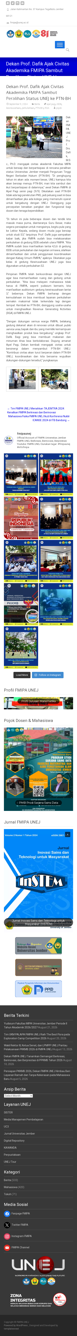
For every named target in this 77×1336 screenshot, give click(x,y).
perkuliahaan (28, 108)
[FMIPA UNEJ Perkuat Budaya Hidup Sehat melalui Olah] (21, 647)
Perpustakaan (12, 1154)
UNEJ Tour (10, 1161)
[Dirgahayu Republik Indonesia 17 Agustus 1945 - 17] (21, 518)
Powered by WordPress (16, 1325)
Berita (37, 104)
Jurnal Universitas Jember (19, 1133)
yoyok (59, 108)
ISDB (59, 104)
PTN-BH (40, 108)
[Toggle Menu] (60, 45)
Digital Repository (14, 1140)
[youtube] (22, 4)
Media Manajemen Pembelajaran (23, 1119)
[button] (67, 702)
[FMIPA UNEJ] (29, 33)
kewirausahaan (13, 108)
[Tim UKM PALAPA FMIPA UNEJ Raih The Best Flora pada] (56, 474)
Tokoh (7, 1194)
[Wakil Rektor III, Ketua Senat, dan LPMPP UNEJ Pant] (56, 518)
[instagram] (17, 4)
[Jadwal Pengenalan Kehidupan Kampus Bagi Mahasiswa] (21, 604)
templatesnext (11, 1328)
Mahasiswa (10, 1187)
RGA (47, 108)
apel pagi (51, 104)
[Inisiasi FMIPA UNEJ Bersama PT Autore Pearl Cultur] (56, 604)
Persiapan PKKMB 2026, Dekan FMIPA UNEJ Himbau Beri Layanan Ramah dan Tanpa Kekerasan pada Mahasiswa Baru (37, 1075)
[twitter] (13, 4)
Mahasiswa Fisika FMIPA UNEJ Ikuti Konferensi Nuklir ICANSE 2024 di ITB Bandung (39, 418)
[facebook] (8, 4)
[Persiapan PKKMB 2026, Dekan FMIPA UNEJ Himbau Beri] (56, 561)
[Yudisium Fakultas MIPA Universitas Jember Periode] (21, 474)
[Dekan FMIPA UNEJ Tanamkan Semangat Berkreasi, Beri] (21, 561)
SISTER (8, 1112)
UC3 (6, 1126)
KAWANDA (10, 1147)
